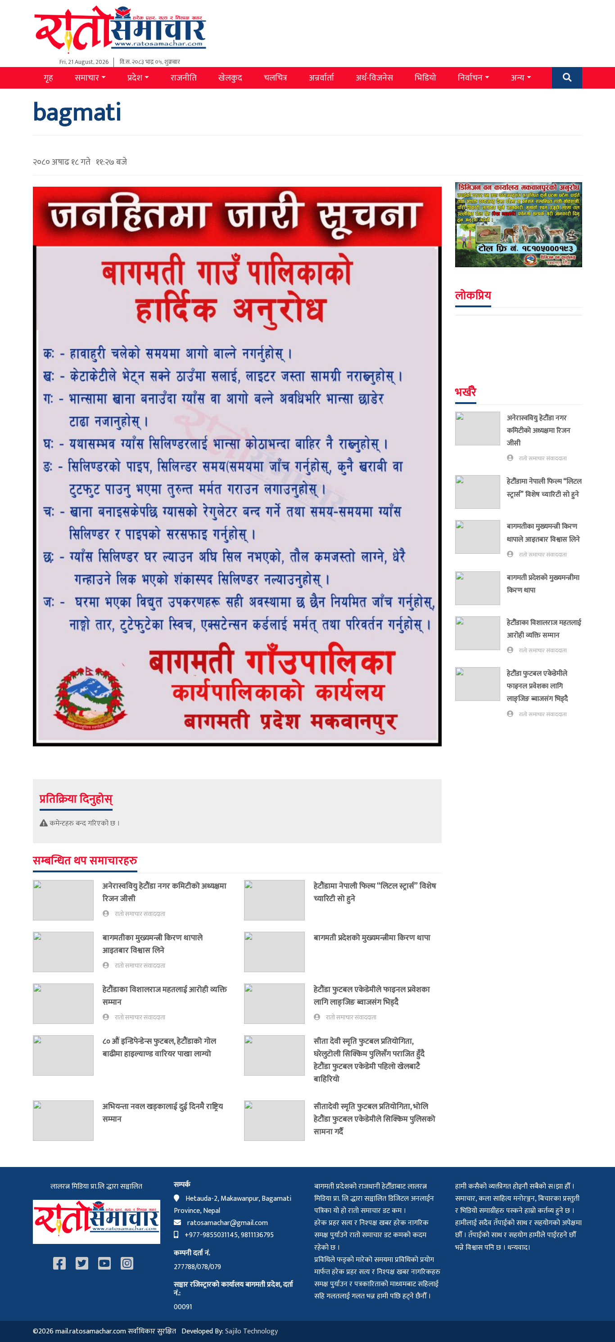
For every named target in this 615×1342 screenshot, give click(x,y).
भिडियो (425, 78)
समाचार (87, 78)
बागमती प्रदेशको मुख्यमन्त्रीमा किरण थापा (373, 937)
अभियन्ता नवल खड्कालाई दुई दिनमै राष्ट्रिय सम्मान (163, 1113)
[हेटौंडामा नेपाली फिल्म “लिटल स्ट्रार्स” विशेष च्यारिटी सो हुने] (279, 900)
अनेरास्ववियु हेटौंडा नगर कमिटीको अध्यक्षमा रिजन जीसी (164, 892)
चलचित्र (275, 78)
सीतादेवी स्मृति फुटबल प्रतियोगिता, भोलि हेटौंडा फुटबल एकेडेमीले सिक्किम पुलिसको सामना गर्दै (374, 1119)
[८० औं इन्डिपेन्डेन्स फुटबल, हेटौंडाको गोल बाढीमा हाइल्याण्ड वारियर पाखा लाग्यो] (68, 1055)
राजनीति (184, 78)
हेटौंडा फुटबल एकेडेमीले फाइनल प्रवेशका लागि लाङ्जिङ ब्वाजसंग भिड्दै (372, 996)
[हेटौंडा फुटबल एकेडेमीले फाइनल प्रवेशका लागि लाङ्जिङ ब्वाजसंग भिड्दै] (279, 1003)
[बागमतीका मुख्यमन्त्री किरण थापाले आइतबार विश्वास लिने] (68, 952)
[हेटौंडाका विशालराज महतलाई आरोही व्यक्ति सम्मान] (68, 1003)
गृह (48, 78)
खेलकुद (230, 78)
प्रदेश (134, 78)
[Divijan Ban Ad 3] (519, 224)
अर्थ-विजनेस (374, 78)
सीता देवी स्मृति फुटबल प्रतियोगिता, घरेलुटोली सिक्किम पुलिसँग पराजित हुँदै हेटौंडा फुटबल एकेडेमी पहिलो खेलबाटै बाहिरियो (369, 1060)
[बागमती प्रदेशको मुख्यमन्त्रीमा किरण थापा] (279, 952)
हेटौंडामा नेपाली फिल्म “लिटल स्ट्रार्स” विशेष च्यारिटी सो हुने (375, 892)
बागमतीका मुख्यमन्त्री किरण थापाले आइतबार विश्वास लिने (153, 944)
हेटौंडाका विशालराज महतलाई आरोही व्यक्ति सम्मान (165, 996)
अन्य (518, 78)
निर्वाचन (470, 78)
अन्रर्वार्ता (321, 78)
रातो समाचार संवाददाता (140, 914)
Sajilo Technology (251, 1331)
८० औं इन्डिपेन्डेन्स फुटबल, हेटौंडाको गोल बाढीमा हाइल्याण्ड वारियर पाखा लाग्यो (159, 1047)
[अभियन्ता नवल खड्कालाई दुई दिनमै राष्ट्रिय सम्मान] (68, 1120)
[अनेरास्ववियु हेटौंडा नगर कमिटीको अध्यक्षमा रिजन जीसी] (68, 900)
